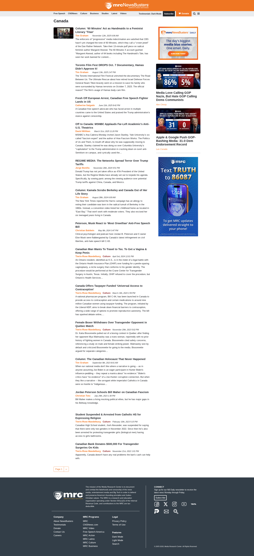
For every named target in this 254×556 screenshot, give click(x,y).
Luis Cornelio (161, 149)
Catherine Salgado (85, 105)
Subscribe (169, 14)
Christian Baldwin (84, 230)
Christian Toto (82, 396)
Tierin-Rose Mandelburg (88, 256)
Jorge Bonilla (82, 168)
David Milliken (82, 131)
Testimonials (144, 14)
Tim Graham (81, 35)
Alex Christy (161, 104)
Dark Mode (156, 14)
